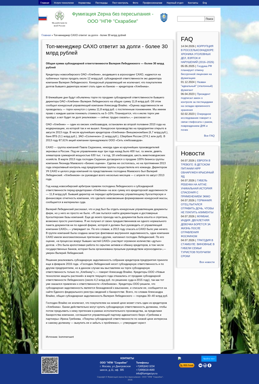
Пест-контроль (120, 3)
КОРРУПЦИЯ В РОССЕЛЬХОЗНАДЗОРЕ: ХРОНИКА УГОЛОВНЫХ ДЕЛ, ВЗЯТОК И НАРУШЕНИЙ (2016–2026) (197, 54)
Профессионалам (152, 3)
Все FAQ (209, 135)
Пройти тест (209, 359)
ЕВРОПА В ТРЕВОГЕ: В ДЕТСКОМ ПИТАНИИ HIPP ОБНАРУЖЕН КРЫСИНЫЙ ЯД (197, 168)
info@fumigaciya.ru (146, 373)
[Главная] (59, 15)
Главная (44, 3)
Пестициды (101, 3)
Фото (135, 3)
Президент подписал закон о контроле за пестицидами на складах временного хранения (197, 101)
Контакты (193, 3)
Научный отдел (175, 3)
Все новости (207, 262)
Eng (205, 3)
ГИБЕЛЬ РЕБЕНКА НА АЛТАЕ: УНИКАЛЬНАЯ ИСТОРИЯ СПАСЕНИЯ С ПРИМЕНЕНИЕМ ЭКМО (196, 188)
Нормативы (84, 3)
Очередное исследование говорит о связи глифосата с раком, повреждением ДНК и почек (197, 121)
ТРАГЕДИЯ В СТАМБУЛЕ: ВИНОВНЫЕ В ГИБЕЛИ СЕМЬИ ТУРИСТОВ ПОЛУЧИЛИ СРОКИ (197, 248)
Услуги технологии (64, 3)
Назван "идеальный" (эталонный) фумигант (197, 85)
